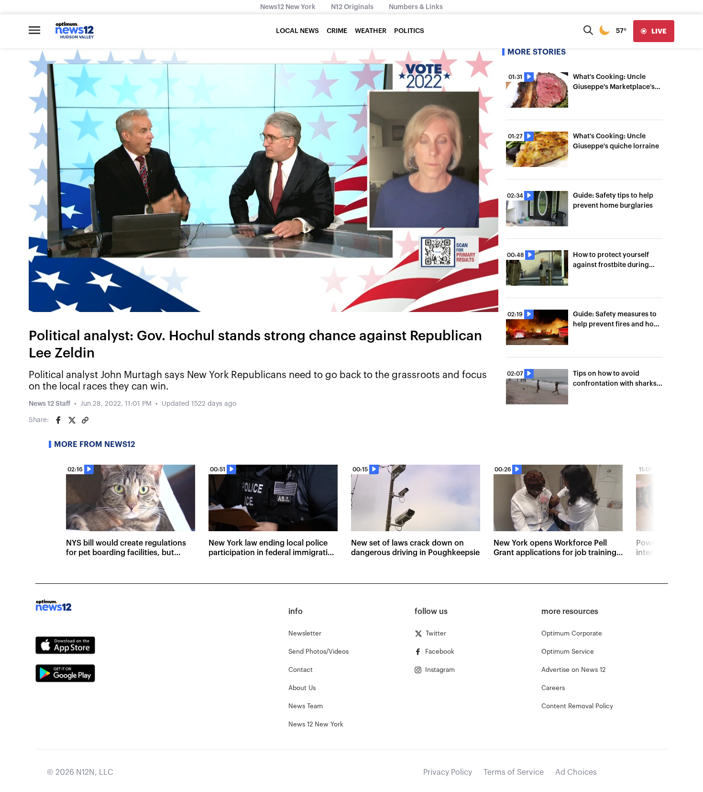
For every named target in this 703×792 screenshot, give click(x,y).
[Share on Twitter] (72, 420)
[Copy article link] (85, 420)
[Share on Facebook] (58, 420)
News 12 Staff (49, 404)
